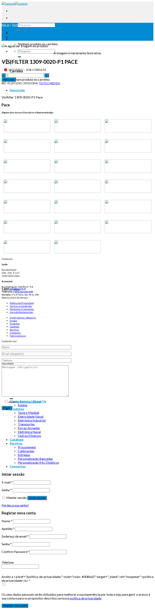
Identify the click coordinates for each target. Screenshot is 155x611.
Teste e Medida (28, 413)
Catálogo (14, 326)
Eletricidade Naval (30, 416)
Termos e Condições (21, 306)
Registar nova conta (15, 605)
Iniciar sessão (37, 497)
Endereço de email (15, 536)
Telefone (8, 562)
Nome (7, 521)
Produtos (15, 323)
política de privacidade (29, 401)
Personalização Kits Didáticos (38, 462)
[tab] (81, 90)
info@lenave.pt (18, 288)
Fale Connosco (18, 335)
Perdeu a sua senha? (15, 505)
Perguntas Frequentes (22, 309)
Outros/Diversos (29, 436)
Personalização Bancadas (35, 459)
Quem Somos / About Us (23, 317)
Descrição (17, 90)
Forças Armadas (29, 428)
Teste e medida (22, 25)
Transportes (26, 424)
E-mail (7, 482)
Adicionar (8, 79)
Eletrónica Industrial (32, 420)
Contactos (15, 332)
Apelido (8, 529)
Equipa (13, 320)
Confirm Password (15, 552)
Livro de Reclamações (21, 312)
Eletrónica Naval (29, 432)
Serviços (14, 329)
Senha (7, 490)
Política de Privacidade (22, 303)
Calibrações (26, 451)
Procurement (27, 447)
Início (5, 25)
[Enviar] (19, 30)
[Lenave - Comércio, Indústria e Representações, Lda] (14, 3)
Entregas (24, 455)
